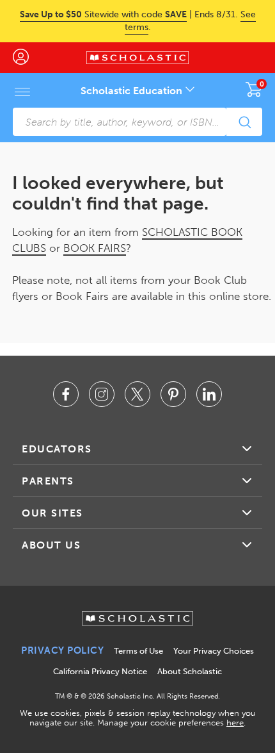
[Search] (244, 122)
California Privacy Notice (100, 671)
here (235, 722)
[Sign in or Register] (27, 57)
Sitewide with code (103, 14)
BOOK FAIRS (94, 248)
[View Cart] (254, 89)
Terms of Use (138, 651)
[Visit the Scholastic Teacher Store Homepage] (137, 57)
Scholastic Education (133, 91)
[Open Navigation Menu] (22, 91)
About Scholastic (189, 671)
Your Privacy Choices (213, 651)
